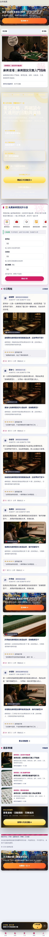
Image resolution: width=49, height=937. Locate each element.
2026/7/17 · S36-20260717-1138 (19, 674)
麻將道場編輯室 (8, 84)
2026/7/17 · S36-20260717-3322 (19, 300)
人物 (43, 934)
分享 (14, 361)
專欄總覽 (45, 748)
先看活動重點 (24, 187)
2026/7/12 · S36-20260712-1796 (19, 372)
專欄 (21, 837)
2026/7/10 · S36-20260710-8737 (19, 581)
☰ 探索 (5, 31)
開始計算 (24, 278)
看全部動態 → (24, 741)
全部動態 (45, 289)
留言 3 (10, 361)
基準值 (7, 239)
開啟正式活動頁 (24, 180)
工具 (24, 934)
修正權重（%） (10, 265)
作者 (10, 837)
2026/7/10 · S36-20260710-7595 (19, 442)
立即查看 (37, 925)
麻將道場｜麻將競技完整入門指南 (24, 70)
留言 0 (10, 431)
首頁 (5, 934)
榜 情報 (44, 31)
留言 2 (10, 733)
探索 (15, 934)
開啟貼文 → (21, 361)
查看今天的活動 (24, 822)
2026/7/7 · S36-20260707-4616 (19, 512)
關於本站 (4, 837)
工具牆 (27, 837)
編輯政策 (16, 837)
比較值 (7, 252)
